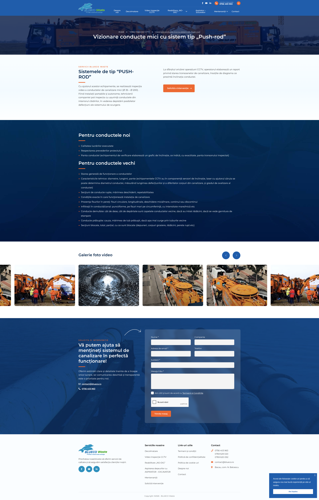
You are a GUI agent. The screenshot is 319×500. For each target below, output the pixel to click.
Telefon (198, 348)
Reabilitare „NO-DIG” (175, 11)
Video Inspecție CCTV (152, 11)
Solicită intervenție (154, 483)
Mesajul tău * (157, 371)
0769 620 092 (221, 457)
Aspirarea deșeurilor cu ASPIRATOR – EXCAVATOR (158, 470)
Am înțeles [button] (293, 492)
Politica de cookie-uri (188, 463)
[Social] (202, 3)
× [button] (315, 475)
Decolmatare (132, 11)
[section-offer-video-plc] (173, 285)
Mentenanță (220, 11)
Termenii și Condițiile (192, 393)
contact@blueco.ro (91, 384)
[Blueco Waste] (92, 8)
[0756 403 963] (238, 3)
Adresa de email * (159, 348)
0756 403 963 (88, 389)
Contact (235, 11)
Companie (200, 337)
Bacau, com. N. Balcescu (227, 467)
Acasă (121, 32)
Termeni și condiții (187, 451)
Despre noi (117, 11)
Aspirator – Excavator (201, 11)
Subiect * (155, 360)
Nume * (155, 337)
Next (236, 255)
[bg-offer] (109, 285)
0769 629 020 (221, 454)
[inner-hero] (44, 285)
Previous (226, 255)
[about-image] (237, 285)
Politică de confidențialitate (191, 457)
